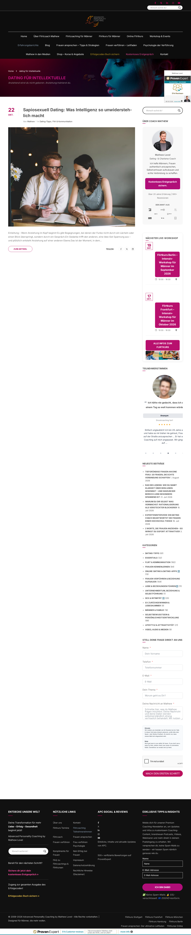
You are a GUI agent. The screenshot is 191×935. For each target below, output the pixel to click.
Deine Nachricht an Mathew (157, 703)
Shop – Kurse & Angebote (70, 54)
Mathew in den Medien (38, 54)
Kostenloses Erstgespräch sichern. (162, 183)
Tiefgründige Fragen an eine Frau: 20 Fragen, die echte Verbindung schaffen (161, 474)
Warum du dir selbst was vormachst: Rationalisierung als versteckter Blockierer (162, 504)
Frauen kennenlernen (157, 567)
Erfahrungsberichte (28, 45)
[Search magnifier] (179, 8)
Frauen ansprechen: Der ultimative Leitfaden (142, 926)
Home (24, 36)
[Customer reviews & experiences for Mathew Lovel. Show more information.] (177, 86)
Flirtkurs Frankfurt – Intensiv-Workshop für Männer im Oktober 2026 (167, 315)
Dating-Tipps (45, 121)
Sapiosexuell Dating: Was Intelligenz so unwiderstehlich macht (77, 112)
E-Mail (146, 675)
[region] (163, 415)
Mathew (31, 121)
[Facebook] (121, 249)
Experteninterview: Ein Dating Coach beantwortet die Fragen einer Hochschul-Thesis (163, 518)
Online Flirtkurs (135, 36)
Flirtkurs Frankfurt (153, 917)
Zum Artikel (20, 249)
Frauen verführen (61, 842)
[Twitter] (127, 249)
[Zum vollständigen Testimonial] (164, 387)
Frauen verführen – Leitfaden (121, 45)
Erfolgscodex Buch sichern (104, 54)
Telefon (147, 661)
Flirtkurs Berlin (176, 921)
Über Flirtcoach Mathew (46, 36)
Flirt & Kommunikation (62, 121)
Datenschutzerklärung (84, 865)
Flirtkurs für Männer (109, 36)
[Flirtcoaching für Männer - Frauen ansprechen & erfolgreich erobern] (95, 21)
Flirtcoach (58, 837)
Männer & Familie (154, 610)
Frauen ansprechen (82, 837)
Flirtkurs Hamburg (157, 921)
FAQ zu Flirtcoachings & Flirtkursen (60, 864)
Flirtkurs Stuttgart (133, 917)
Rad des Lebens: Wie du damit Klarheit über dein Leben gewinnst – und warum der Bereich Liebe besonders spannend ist (161, 491)
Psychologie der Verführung (158, 45)
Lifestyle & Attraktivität (159, 625)
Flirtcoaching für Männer (79, 36)
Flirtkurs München (174, 917)
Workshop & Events (160, 36)
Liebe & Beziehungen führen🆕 (161, 586)
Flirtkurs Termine (61, 828)
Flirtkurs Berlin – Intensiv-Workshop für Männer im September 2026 (167, 264)
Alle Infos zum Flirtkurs (162, 345)
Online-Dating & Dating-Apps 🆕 (162, 571)
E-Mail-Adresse (151, 870)
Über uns (57, 822)
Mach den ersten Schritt (163, 773)
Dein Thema (149, 689)
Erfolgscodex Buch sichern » (23, 895)
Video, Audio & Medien (156, 629)
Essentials (151, 558)
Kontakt (164, 54)
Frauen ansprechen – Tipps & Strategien (77, 45)
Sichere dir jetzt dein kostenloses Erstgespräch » (23, 872)
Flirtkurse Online (175, 926)
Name (146, 647)
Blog (47, 45)
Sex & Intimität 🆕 (155, 598)
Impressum (78, 860)
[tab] (146, 453)
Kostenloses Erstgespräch (140, 54)
